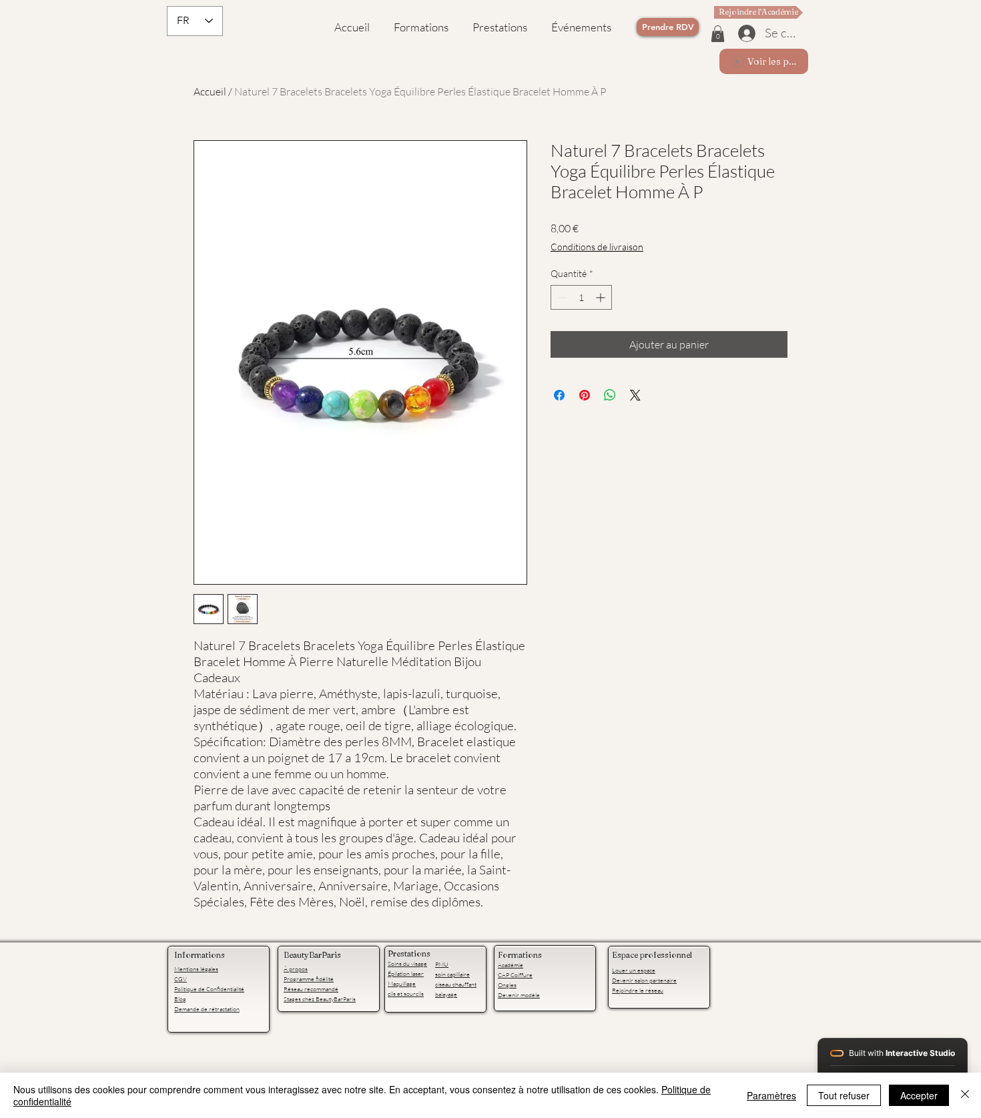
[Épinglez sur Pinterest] (585, 395)
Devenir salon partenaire (644, 980)
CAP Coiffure (515, 974)
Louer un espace (633, 970)
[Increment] (601, 297)
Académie (510, 964)
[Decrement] (561, 297)
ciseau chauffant (455, 984)
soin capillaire (452, 974)
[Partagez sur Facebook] (559, 395)
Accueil (210, 91)
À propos (296, 968)
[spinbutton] (581, 297)
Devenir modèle (519, 995)
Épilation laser (406, 973)
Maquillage (402, 983)
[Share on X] (635, 395)
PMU (441, 964)
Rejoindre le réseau (637, 990)
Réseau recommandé (311, 989)
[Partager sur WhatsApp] (610, 395)
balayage (446, 994)
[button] (718, 33)
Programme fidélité (309, 978)
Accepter (919, 1095)
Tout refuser (844, 1095)
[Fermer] (965, 1095)
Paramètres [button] (771, 1095)
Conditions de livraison (597, 246)
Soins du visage (407, 963)
